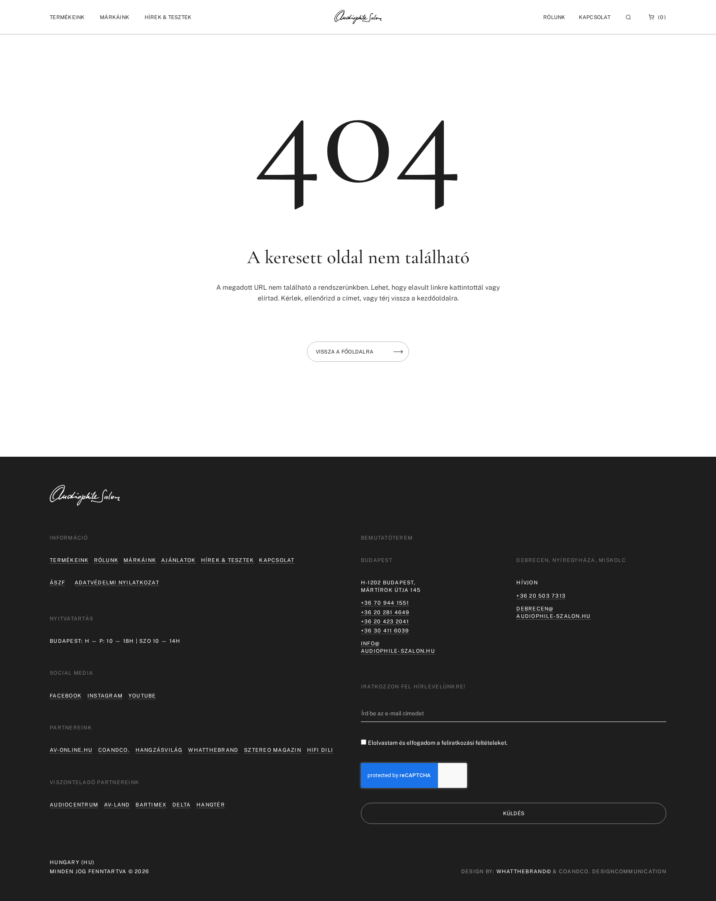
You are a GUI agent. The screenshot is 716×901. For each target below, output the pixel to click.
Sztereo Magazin (272, 750)
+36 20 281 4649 (385, 612)
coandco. (114, 750)
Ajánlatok (178, 560)
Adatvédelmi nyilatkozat (117, 582)
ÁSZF (57, 582)
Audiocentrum (74, 805)
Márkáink (139, 560)
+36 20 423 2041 (385, 621)
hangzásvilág (159, 750)
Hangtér (210, 805)
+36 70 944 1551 (385, 603)
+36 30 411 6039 (385, 630)
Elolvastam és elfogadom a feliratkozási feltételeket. (438, 742)
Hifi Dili (320, 750)
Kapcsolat (594, 17)
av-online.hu (71, 750)
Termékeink (69, 560)
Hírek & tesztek (227, 560)
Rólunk (106, 560)
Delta (181, 805)
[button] (67, 17)
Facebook (66, 696)
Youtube (142, 696)
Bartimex (151, 805)
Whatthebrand (213, 750)
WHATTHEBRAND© (523, 871)
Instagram (105, 696)
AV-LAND (117, 805)
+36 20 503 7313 (541, 596)
